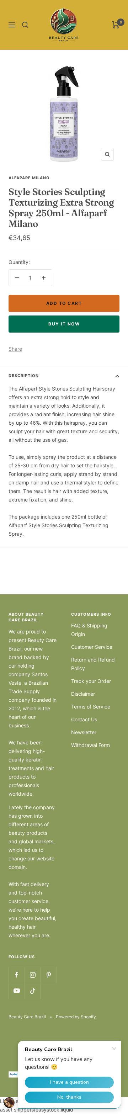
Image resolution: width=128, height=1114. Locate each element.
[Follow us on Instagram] (33, 975)
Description (24, 375)
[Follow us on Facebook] (17, 975)
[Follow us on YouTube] (17, 991)
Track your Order (91, 681)
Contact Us (84, 719)
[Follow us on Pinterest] (49, 975)
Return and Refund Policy (93, 664)
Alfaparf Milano (29, 177)
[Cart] (115, 24)
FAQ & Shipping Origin (89, 629)
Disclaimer (83, 694)
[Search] (25, 25)
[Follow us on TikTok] (33, 991)
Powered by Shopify (76, 1016)
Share (15, 349)
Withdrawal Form (90, 745)
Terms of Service (90, 707)
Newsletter (83, 732)
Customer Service (91, 647)
